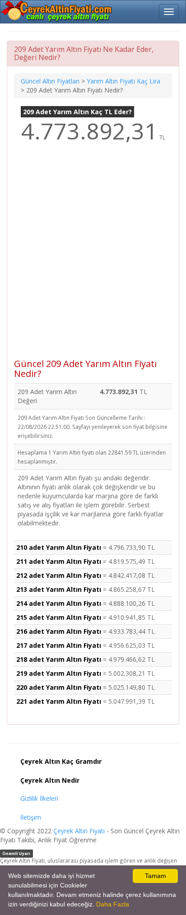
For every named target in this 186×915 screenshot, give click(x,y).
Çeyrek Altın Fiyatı (79, 831)
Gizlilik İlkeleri (39, 798)
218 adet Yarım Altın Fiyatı (58, 659)
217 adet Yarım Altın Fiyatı (58, 645)
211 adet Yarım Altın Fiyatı (58, 561)
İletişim (30, 817)
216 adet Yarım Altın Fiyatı (58, 631)
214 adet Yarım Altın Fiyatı (58, 603)
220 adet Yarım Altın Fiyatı (58, 687)
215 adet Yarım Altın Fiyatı (58, 617)
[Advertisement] (93, 257)
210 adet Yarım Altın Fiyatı (58, 547)
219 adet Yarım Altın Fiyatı (58, 673)
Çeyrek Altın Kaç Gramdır (61, 761)
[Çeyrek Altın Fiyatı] (56, 11)
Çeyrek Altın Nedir (49, 780)
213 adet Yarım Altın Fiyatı (58, 589)
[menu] (169, 11)
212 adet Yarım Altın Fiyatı (58, 575)
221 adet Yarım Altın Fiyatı (58, 701)
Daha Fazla (112, 904)
